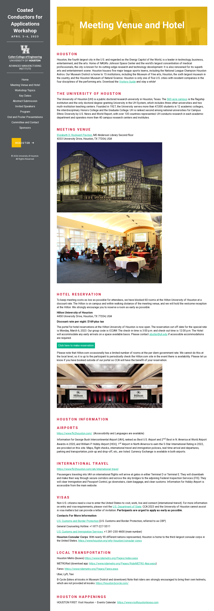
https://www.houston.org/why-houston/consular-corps (110, 540)
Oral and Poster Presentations (25, 117)
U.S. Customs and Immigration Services (80, 531)
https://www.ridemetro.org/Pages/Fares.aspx (91, 568)
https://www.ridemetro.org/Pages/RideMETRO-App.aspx (122, 563)
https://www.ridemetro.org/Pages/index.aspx (111, 558)
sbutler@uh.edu (158, 334)
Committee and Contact (25, 122)
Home (25, 79)
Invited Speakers (25, 106)
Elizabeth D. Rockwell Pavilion (74, 135)
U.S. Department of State (127, 506)
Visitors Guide (127, 81)
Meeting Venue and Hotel (25, 85)
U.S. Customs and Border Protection (78, 521)
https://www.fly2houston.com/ (74, 433)
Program (25, 111)
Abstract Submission (25, 101)
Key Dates (25, 95)
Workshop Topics (25, 90)
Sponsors (25, 127)
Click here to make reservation (76, 345)
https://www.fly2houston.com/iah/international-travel (87, 469)
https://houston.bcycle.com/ (112, 583)
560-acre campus (177, 99)
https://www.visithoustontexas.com (137, 602)
